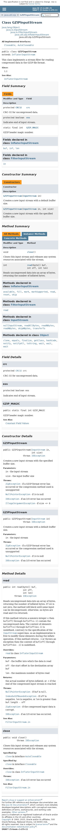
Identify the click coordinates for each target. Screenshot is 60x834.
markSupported (40, 292)
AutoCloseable (26, 45)
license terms (34, 4)
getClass (39, 340)
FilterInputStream (23, 158)
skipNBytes (24, 328)
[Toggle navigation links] (4, 9)
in (4, 164)
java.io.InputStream (17, 30)
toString (31, 343)
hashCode (51, 340)
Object (44, 335)
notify (7, 343)
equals (15, 340)
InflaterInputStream (23, 54)
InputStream (29, 196)
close (30, 252)
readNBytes (47, 325)
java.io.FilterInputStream (23, 32)
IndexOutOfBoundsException (21, 696)
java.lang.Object (11, 27)
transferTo (39, 328)
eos (28, 117)
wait (41, 343)
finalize (27, 340)
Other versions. (19, 812)
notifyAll (18, 343)
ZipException (13, 484)
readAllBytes (31, 325)
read (29, 265)
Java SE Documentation (16, 805)
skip (14, 294)
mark (26, 292)
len (17, 148)
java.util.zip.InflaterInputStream (32, 34)
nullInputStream (12, 325)
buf (5, 148)
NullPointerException (18, 494)
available (8, 292)
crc (28, 107)
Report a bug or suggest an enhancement (21, 800)
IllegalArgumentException (20, 503)
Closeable (9, 45)
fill (19, 292)
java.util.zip (10, 15)
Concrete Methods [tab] (15, 238)
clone (6, 340)
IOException (38, 455)
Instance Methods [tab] (34, 234)
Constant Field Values (17, 423)
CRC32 (19, 107)
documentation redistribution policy (18, 827)
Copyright (6, 819)
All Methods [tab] (11, 234)
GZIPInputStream (29, 15)
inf (11, 148)
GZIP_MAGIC (32, 127)
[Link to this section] (27, 86)
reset (6, 294)
